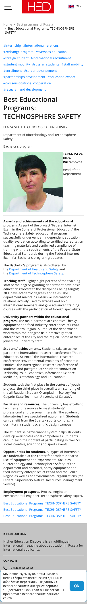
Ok (76, 586)
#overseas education (51, 52)
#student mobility (16, 64)
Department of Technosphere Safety (36, 273)
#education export (61, 77)
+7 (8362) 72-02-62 (21, 568)
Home (7, 24)
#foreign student (16, 58)
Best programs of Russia (35, 24)
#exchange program (18, 52)
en (77, 6)
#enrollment (12, 71)
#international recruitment (51, 58)
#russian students (45, 64)
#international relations (41, 45)
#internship (12, 45)
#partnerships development (24, 77)
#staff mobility (72, 64)
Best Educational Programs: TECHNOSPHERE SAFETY (42, 503)
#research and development (24, 89)
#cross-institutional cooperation (27, 83)
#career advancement (40, 71)
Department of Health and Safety (33, 269)
